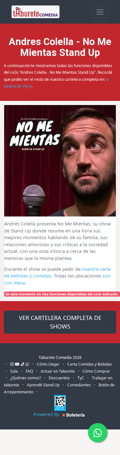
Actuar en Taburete (58, 371)
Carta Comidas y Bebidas (89, 364)
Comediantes (79, 385)
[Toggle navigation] (100, 12)
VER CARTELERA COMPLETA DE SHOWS (60, 322)
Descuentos (59, 378)
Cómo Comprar (96, 371)
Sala (14, 371)
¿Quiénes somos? (25, 378)
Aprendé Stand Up (43, 385)
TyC (80, 378)
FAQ (29, 371)
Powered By (47, 414)
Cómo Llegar (48, 364)
